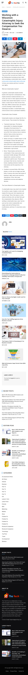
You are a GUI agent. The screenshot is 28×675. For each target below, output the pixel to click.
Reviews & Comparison (7, 526)
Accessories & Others (7, 476)
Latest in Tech (5, 499)
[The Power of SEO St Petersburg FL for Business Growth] (14, 332)
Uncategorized (5, 539)
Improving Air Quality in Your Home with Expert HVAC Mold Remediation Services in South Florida (13, 401)
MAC (3, 506)
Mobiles (4, 511)
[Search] (25, 2)
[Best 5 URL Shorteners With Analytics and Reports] (6, 431)
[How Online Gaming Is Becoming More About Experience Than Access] (6, 464)
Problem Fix (5, 516)
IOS (3, 496)
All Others (4, 479)
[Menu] (3, 2)
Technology (5, 531)
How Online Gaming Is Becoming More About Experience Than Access (19, 463)
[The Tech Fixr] (14, 2)
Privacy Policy (13, 671)
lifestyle (4, 504)
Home (7, 671)
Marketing (4, 509)
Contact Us (21, 671)
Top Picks (4, 534)
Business (5, 11)
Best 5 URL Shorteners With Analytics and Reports (18, 431)
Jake (7, 32)
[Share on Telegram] (20, 38)
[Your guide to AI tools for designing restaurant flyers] (14, 242)
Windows (4, 541)
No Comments (20, 32)
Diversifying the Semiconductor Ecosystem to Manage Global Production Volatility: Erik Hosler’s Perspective (13, 274)
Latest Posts (5, 501)
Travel (3, 536)
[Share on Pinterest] (15, 38)
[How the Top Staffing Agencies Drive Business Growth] (14, 310)
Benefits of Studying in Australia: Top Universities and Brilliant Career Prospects (19, 453)
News (3, 514)
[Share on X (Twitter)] (9, 38)
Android (4, 481)
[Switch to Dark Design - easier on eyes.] (23, 2)
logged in (12, 378)
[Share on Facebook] (4, 38)
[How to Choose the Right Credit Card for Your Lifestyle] (14, 288)
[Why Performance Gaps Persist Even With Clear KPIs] (14, 354)
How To (4, 486)
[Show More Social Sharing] (24, 38)
